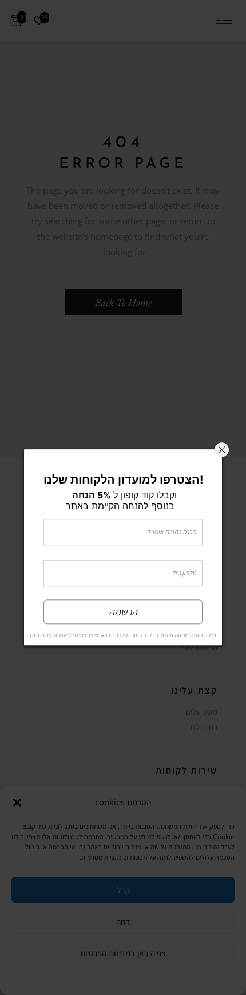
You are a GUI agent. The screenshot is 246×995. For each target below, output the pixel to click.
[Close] (222, 449)
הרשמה (123, 611)
